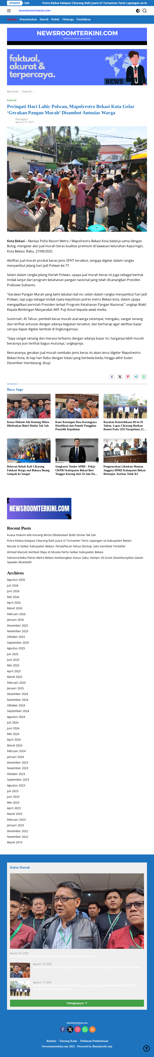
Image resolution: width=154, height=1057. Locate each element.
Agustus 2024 (16, 717)
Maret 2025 (14, 677)
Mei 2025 (13, 665)
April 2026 (14, 602)
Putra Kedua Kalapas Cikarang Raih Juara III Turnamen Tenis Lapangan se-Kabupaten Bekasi (78, 3)
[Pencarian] (144, 10)
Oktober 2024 (16, 705)
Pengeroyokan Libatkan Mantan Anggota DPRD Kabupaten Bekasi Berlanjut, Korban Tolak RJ (124, 470)
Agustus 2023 (16, 785)
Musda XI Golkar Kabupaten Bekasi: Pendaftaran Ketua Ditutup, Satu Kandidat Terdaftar (66, 546)
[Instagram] (77, 1029)
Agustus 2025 (16, 648)
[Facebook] (63, 1029)
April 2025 (14, 671)
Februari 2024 (16, 751)
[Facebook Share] (112, 377)
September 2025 (18, 642)
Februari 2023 (16, 819)
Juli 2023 (12, 791)
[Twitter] (70, 1029)
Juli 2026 (12, 585)
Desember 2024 (17, 694)
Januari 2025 (15, 688)
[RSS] (92, 1029)
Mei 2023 (13, 802)
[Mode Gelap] (138, 10)
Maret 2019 (14, 842)
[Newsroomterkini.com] (34, 10)
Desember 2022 (17, 831)
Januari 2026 (15, 620)
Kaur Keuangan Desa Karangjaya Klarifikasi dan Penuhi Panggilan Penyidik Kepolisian (76, 426)
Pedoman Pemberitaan (94, 1041)
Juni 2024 (13, 728)
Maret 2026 (14, 608)
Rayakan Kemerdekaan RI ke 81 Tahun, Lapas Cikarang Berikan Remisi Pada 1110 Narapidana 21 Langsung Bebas (123, 426)
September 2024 (18, 711)
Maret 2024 (14, 745)
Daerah (11, 100)
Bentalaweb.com (102, 1046)
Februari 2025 (16, 682)
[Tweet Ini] (120, 377)
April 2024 (14, 739)
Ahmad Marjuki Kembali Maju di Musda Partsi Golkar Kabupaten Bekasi (55, 552)
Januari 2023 (15, 825)
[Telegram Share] (136, 377)
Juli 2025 (12, 654)
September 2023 (18, 779)
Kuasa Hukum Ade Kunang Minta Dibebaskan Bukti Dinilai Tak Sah (28, 424)
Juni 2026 (13, 591)
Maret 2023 (14, 814)
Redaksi (51, 1041)
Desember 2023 (17, 762)
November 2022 (17, 837)
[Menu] (9, 10)
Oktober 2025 (16, 637)
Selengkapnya (75, 1003)
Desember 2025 (17, 625)
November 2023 (17, 768)
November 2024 (17, 700)
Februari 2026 (16, 614)
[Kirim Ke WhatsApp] (144, 377)
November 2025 (17, 631)
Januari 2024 (15, 757)
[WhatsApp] (85, 1029)
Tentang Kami (68, 1041)
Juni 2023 (13, 797)
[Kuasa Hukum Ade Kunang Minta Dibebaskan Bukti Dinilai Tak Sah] (29, 406)
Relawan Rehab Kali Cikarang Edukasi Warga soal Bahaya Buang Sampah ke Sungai (28, 470)
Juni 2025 (13, 660)
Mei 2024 (13, 734)
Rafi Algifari (21, 119)
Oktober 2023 (16, 774)
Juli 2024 (12, 722)
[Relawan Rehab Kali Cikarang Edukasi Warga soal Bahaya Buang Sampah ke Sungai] (29, 450)
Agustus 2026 (16, 580)
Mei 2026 (13, 597)
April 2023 (14, 808)
